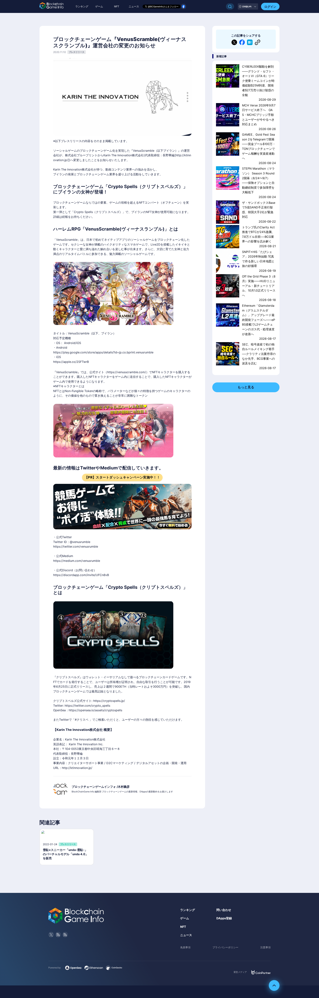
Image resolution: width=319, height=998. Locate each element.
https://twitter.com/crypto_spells (87, 705)
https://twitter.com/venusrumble (75, 546)
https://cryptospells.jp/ (109, 701)
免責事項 (185, 947)
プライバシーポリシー (225, 947)
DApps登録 (224, 918)
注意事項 (265, 947)
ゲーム (99, 6)
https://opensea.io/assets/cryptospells (95, 710)
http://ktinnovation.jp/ (77, 768)
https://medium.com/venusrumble (76, 561)
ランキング (81, 6)
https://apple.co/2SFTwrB (71, 362)
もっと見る (246, 387)
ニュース (186, 935)
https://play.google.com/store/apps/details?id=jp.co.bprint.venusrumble (103, 352)
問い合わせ (223, 910)
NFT (116, 6)
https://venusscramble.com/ (126, 372)
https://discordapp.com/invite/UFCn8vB (81, 575)
